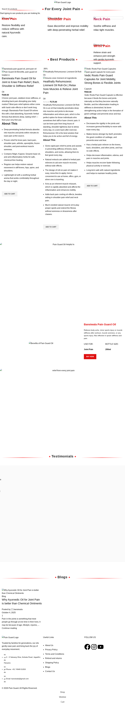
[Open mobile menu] (4, 2)
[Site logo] (62, 2)
